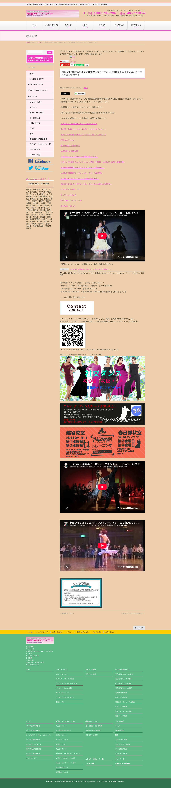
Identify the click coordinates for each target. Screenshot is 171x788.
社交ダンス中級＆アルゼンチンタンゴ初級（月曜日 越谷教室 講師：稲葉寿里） (93, 162)
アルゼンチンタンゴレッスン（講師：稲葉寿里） (80, 179)
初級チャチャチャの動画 (123, 711)
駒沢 (100, 269)
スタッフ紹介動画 (121, 740)
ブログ (40, 42)
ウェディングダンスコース (65, 697)
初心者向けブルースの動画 (124, 674)
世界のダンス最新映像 (38, 139)
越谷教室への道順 (92, 735)
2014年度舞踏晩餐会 (33, 730)
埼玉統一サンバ (61, 735)
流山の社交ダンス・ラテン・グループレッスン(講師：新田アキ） (86, 184)
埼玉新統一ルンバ (62, 767)
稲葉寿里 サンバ (67, 613)
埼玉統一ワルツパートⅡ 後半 (66, 763)
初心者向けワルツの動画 (123, 679)
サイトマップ (35, 149)
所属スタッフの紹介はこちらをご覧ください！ (79, 124)
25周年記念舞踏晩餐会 (33, 749)
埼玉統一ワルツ (61, 744)
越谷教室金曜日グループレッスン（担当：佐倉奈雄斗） (82, 168)
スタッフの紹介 (36, 102)
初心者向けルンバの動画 (123, 688)
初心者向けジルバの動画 (123, 683)
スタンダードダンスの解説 (65, 679)
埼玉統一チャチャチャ (63, 730)
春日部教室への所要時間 (70, 146)
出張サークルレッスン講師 (71, 200)
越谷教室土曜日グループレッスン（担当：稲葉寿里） (82, 173)
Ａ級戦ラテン (106, 269)
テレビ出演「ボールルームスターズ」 (39, 735)
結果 (96, 269)
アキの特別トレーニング (70, 189)
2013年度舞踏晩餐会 (33, 740)
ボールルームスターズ (33, 744)
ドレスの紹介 (35, 118)
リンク (32, 128)
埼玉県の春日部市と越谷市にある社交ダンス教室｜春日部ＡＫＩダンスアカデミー (82, 781)
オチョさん (73, 269)
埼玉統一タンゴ (61, 749)
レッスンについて (37, 79)
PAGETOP (139, 628)
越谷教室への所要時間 (69, 151)
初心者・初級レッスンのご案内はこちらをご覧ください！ (83, 129)
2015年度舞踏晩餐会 (33, 726)
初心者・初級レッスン (35, 84)
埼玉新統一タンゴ (68, 206)
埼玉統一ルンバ (61, 726)
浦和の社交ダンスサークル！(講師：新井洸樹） (79, 157)
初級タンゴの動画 (121, 697)
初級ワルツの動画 (121, 693)
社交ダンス (90, 269)
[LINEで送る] (79, 93)
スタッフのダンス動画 (122, 744)
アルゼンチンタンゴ (62, 693)
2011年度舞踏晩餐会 (33, 753)
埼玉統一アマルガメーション (38, 90)
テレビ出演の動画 (121, 749)
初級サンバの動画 (121, 716)
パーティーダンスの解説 (64, 688)
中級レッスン (32, 96)
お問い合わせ (35, 123)
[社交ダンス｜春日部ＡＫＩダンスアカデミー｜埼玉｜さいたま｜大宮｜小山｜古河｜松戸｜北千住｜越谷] (52, 14)
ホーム (32, 74)
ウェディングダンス (68, 195)
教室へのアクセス (68, 140)
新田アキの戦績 (91, 674)
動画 (31, 134)
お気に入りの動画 (121, 753)
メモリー (33, 107)
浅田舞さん (82, 269)
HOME (28, 42)
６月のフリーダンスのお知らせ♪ (133, 613)
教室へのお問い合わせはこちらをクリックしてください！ (83, 135)
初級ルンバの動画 (121, 706)
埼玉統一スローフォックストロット (68, 753)
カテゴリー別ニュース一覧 (40, 144)
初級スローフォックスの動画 (125, 702)
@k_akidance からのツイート (38, 179)
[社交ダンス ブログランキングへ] (64, 61)
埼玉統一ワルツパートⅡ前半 (65, 758)
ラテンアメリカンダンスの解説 (66, 683)
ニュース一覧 (35, 155)
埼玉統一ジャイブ (62, 740)
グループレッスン (62, 674)
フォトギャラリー (32, 758)
